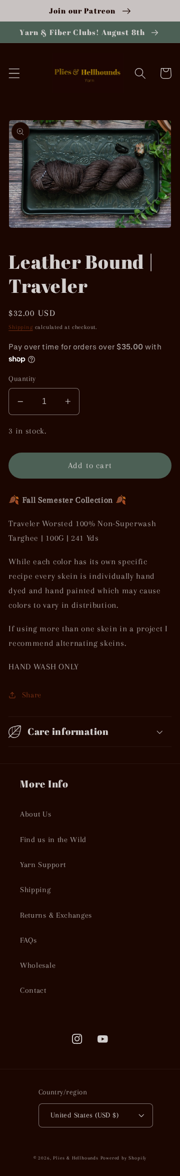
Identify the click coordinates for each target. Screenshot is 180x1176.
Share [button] (32, 694)
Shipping (20, 327)
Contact (33, 990)
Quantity (22, 378)
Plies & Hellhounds (76, 1157)
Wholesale (38, 965)
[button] (14, 73)
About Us (36, 814)
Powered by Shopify (123, 1157)
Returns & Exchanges (56, 915)
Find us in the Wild (53, 839)
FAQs (28, 940)
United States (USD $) (84, 1115)
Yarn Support (43, 864)
